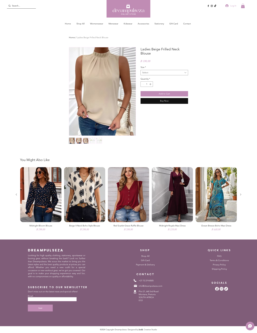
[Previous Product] (16, 194)
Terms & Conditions (219, 260)
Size (143, 67)
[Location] (135, 292)
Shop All (145, 256)
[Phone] (135, 280)
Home (72, 37)
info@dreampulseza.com (150, 286)
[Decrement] (143, 84)
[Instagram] (211, 6)
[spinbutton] (147, 84)
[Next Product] (240, 194)
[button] (243, 5)
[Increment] (150, 84)
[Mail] (135, 286)
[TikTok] (215, 6)
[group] (128, 202)
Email (30, 296)
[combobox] (164, 72)
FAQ (219, 256)
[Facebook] (208, 6)
